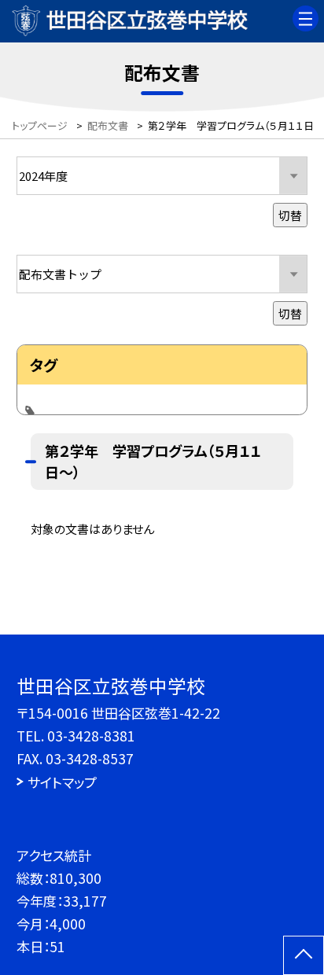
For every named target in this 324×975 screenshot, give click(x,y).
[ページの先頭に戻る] (303, 955)
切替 (290, 215)
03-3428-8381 (91, 735)
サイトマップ (62, 782)
